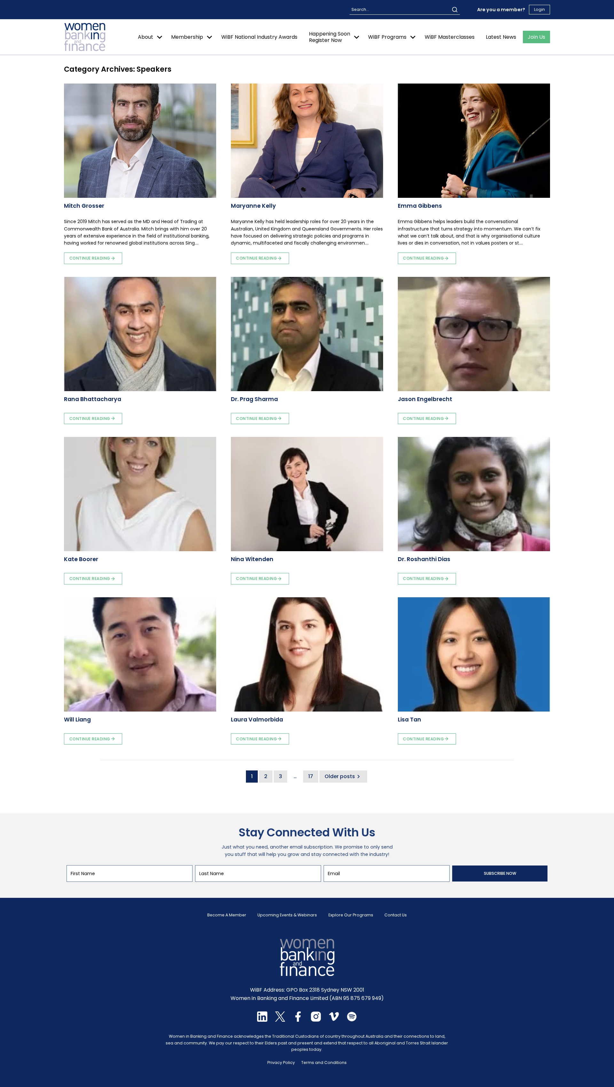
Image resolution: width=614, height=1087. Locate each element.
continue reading (89, 258)
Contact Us (395, 915)
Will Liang (77, 719)
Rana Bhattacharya (92, 399)
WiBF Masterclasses (450, 37)
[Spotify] (352, 1020)
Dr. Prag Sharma (254, 399)
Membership (187, 37)
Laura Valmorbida (257, 719)
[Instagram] (316, 1020)
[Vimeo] (334, 1020)
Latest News (501, 37)
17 (310, 776)
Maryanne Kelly (253, 206)
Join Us (536, 37)
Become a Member (226, 915)
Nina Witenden (252, 559)
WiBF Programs (387, 37)
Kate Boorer (81, 559)
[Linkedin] (262, 1020)
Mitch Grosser (84, 206)
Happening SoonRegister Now (329, 37)
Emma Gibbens (420, 206)
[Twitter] (280, 1020)
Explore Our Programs (350, 915)
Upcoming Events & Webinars (287, 915)
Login (539, 9)
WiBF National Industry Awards (259, 37)
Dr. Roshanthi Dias (424, 559)
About (145, 37)
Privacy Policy (281, 1062)
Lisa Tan (409, 719)
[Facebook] (298, 1020)
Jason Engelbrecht (425, 399)
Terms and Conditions (324, 1062)
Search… (360, 9)
